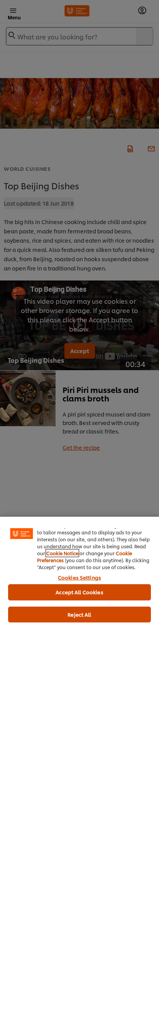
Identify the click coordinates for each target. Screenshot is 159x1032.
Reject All (79, 614)
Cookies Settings (79, 577)
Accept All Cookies (79, 591)
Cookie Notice (62, 553)
